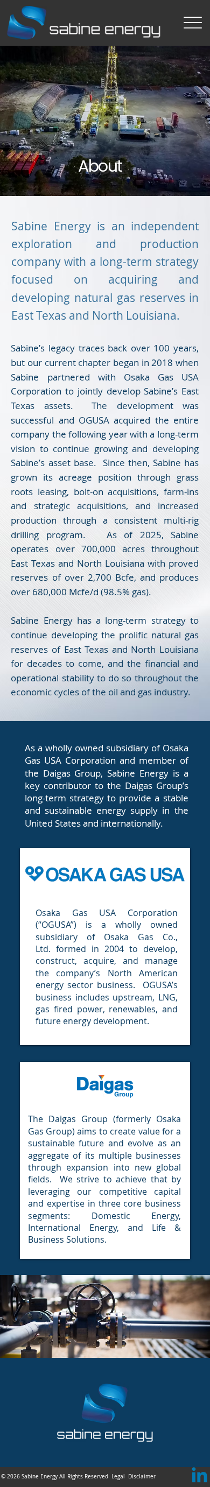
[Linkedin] (199, 1476)
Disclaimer (142, 1476)
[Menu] (192, 22)
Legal (118, 1476)
